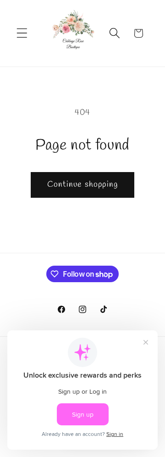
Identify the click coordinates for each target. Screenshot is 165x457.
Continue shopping (82, 184)
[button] (22, 33)
